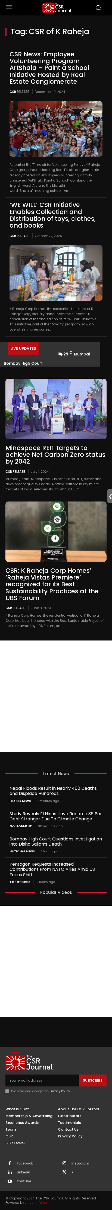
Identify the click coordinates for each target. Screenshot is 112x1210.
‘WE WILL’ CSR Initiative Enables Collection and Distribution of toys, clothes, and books (53, 215)
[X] (64, 1172)
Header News (20, 801)
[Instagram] (64, 1163)
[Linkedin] (9, 1172)
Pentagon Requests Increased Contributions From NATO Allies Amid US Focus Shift (52, 869)
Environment (21, 826)
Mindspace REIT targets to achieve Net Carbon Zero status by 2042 (55, 455)
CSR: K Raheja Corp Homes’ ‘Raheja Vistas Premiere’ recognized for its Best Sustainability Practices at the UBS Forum (52, 584)
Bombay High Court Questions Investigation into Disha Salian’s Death (56, 841)
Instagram (80, 1163)
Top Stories (20, 882)
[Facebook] (9, 1163)
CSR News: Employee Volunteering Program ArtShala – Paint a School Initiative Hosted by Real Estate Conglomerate (49, 68)
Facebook (25, 1163)
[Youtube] (9, 1181)
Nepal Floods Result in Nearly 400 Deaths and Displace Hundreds (53, 791)
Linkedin (23, 1172)
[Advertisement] (56, 696)
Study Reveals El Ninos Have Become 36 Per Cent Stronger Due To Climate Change (56, 816)
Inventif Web (37, 1202)
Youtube (24, 1181)
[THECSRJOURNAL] (57, 7)
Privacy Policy (59, 1091)
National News (22, 851)
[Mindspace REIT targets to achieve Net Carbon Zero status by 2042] (56, 409)
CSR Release (19, 91)
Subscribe (92, 1080)
